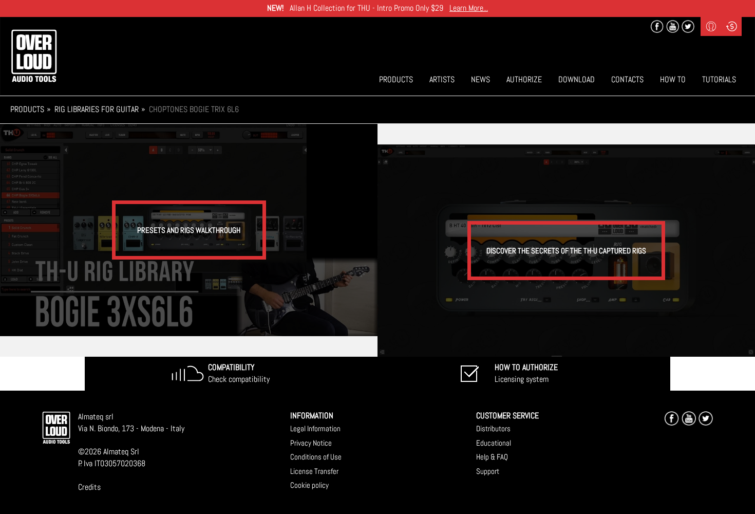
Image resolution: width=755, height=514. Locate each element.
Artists (442, 79)
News (480, 79)
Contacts (627, 79)
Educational (493, 443)
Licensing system (526, 373)
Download (576, 79)
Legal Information (315, 428)
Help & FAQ (492, 457)
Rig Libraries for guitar (96, 109)
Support (487, 471)
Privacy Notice (311, 443)
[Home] (34, 56)
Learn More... (468, 8)
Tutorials (719, 79)
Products (396, 79)
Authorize (524, 79)
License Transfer (314, 471)
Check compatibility (239, 373)
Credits (89, 487)
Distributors (493, 428)
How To (673, 79)
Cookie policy (309, 485)
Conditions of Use (316, 457)
